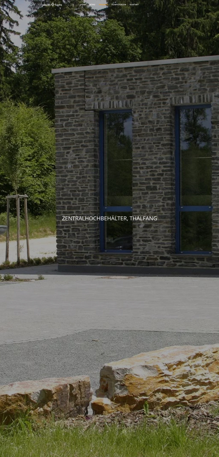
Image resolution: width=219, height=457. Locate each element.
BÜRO (92, 4)
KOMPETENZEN (119, 4)
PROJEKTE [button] (103, 4)
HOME (83, 4)
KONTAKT (134, 4)
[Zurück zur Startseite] (52, 4)
